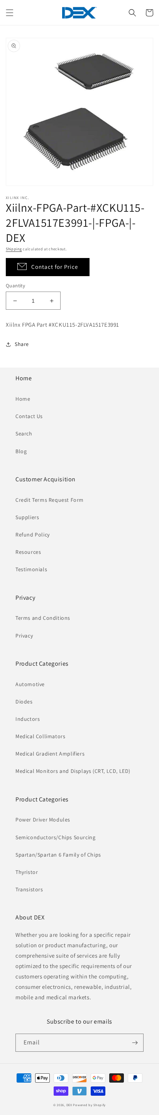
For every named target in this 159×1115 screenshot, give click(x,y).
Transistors (29, 889)
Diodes (24, 701)
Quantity (15, 285)
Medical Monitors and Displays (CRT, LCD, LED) (72, 771)
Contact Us (29, 416)
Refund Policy (32, 534)
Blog (21, 451)
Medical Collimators (40, 736)
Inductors (27, 718)
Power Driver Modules (42, 819)
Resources (28, 551)
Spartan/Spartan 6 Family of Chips (58, 854)
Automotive (30, 684)
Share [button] (22, 344)
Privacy (24, 635)
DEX (69, 1105)
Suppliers (27, 517)
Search (23, 433)
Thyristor (26, 872)
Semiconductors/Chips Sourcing (55, 837)
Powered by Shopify (89, 1105)
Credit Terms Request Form (49, 499)
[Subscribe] (134, 1043)
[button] (9, 12)
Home (22, 398)
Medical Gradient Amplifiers (50, 753)
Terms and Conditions (42, 617)
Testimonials (31, 569)
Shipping (14, 248)
